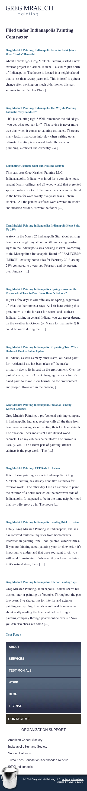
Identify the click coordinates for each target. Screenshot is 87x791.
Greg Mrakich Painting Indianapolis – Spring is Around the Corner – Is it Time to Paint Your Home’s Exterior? (41, 291)
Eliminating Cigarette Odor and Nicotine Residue (35, 166)
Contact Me (19, 719)
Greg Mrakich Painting (29, 11)
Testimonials (20, 670)
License (15, 706)
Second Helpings (19, 753)
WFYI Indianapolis (20, 767)
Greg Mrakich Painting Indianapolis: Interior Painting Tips (41, 582)
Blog (13, 694)
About (14, 647)
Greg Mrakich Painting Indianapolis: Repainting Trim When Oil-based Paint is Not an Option (42, 349)
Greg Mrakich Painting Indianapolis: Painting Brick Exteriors (42, 522)
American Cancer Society (25, 740)
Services (16, 658)
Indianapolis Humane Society (27, 746)
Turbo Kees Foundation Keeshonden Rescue (38, 760)
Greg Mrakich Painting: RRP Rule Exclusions (33, 468)
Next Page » (14, 634)
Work (13, 682)
